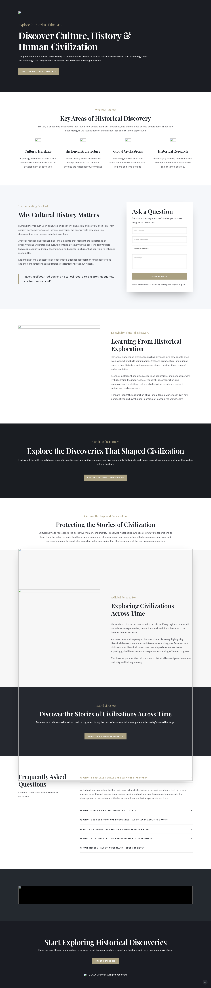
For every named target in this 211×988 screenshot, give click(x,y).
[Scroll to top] (205, 982)
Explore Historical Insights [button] (38, 71)
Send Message (160, 276)
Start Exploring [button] (105, 961)
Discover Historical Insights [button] (105, 736)
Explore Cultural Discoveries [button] (105, 478)
